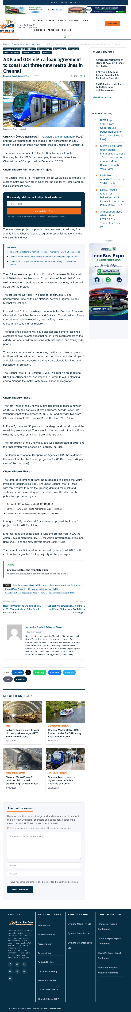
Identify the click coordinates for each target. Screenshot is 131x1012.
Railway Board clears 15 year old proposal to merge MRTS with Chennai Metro (45, 252)
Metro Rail (73, 49)
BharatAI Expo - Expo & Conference (110, 955)
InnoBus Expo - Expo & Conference (109, 941)
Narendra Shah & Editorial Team (16, 76)
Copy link (20, 679)
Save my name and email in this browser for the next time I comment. (45, 882)
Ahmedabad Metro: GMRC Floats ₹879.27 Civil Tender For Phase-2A (111, 219)
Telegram (69, 672)
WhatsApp (39, 672)
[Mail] (10, 971)
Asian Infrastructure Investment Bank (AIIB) (61, 585)
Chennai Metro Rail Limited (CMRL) (27, 44)
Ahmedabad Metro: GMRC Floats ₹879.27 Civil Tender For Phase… (110, 63)
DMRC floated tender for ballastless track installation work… (108, 87)
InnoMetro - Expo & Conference (107, 926)
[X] (17, 971)
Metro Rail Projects (31, 53)
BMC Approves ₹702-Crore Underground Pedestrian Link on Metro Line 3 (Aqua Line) (111, 130)
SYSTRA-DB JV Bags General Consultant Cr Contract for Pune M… (107, 75)
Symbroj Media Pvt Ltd (79, 924)
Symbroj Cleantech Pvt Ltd (80, 945)
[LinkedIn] (108, 2)
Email (8, 679)
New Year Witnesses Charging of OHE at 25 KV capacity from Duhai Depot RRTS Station (22, 609)
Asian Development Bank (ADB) (26, 585)
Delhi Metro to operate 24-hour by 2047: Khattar (112, 179)
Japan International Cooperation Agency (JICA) (25, 593)
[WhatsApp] (24, 971)
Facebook (54, 672)
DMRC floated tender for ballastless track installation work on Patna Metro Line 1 (112, 197)
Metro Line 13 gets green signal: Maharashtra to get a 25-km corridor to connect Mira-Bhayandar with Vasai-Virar (112, 157)
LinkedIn (18, 672)
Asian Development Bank (60, 136)
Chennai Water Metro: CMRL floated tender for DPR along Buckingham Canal (44, 256)
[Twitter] (113, 2)
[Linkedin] (24, 964)
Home (6, 44)
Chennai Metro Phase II (15, 589)
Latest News (59, 49)
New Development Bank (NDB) (62, 593)
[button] (65, 37)
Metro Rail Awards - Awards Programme (108, 970)
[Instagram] (17, 964)
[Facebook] (124, 2)
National (46, 53)
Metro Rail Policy (11, 53)
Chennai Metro (44, 49)
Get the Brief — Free (44, 211)
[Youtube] (118, 2)
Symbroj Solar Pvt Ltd (79, 933)
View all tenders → (102, 97)
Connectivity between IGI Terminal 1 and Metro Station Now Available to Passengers (66, 609)
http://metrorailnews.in (34, 632)
